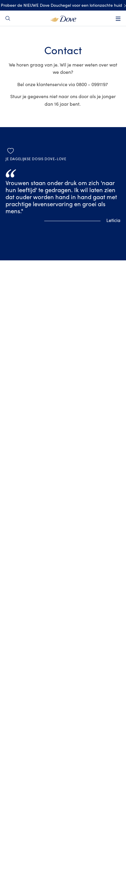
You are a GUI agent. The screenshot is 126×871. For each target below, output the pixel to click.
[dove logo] (63, 18)
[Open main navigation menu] (118, 18)
